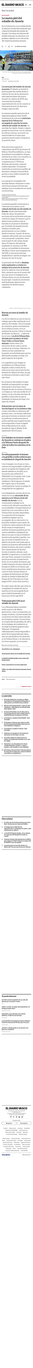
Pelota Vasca (16, 1142)
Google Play (24, 1123)
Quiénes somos (12, 1128)
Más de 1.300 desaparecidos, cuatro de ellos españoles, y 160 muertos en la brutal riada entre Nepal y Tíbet (17, 707)
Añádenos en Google (21, 46)
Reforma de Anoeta (10, 679)
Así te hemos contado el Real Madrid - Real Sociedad (17, 718)
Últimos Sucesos (6, 1138)
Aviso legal (20, 1128)
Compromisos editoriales (11, 1134)
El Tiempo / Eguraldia (8, 1144)
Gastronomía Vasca (15, 1138)
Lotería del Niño (24, 1150)
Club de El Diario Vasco (22, 1148)
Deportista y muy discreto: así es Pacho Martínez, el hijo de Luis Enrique (13, 1014)
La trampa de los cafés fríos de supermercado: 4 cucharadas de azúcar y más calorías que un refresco (17, 828)
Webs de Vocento (26, 1154)
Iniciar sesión (26, 5)
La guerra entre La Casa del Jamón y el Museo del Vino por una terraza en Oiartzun (17, 846)
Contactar (5, 1128)
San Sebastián (17, 1144)
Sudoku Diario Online (11, 1140)
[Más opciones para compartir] (12, 46)
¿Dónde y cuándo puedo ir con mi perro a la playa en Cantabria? (15, 1028)
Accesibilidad (27, 1128)
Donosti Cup (18, 1146)
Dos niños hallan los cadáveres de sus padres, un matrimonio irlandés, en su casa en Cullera (17, 739)
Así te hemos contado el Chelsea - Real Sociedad (15, 729)
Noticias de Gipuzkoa (7, 1142)
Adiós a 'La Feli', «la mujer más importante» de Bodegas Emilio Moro (16, 1007)
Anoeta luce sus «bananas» (11, 649)
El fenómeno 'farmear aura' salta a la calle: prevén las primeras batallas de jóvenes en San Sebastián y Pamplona (17, 724)
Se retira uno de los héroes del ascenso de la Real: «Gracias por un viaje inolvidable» (17, 823)
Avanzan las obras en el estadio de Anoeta (16, 654)
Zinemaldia (20, 1140)
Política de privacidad (10, 1132)
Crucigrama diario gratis (8, 1146)
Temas (3, 679)
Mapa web (25, 1132)
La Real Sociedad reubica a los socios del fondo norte (15, 659)
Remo (3, 1140)
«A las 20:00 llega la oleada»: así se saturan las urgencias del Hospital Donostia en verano (17, 834)
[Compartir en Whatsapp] (9, 46)
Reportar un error (26, 686)
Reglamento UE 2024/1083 (11, 1130)
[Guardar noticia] (2, 46)
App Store (9, 1123)
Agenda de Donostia (25, 1142)
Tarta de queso (27, 1140)
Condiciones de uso (23, 1130)
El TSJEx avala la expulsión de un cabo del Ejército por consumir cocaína (15, 1000)
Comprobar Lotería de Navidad (12, 1150)
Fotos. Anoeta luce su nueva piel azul (14, 665)
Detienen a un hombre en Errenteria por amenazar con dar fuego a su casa (16, 734)
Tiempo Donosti (26, 1146)
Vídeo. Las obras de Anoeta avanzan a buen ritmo (16, 670)
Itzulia (14, 1148)
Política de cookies (23, 1134)
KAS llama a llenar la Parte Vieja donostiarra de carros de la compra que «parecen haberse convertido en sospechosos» (17, 751)
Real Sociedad (8, 10)
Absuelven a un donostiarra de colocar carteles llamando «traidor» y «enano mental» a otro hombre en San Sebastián (16, 745)
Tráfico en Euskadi (26, 1144)
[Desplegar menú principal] (30, 5)
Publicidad (19, 1132)
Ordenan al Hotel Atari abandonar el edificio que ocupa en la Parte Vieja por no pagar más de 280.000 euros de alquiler (17, 840)
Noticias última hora (26, 1138)
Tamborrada (8, 1148)
